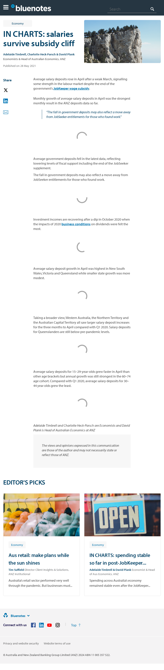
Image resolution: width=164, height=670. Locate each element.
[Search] (152, 9)
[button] (6, 7)
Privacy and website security (21, 643)
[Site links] (28, 616)
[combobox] (132, 9)
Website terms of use (57, 643)
